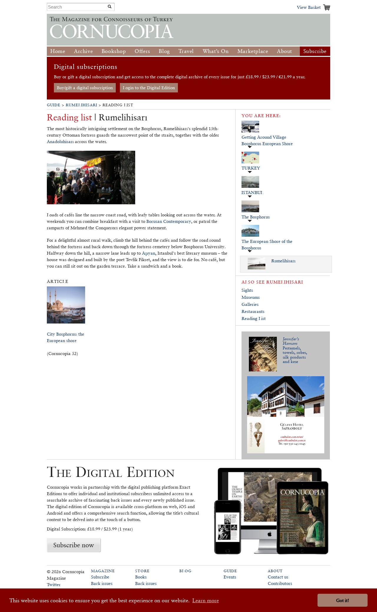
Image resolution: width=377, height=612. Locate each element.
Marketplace (252, 51)
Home (57, 51)
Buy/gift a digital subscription (85, 87)
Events (230, 576)
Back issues (102, 583)
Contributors (280, 583)
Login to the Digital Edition (149, 87)
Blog (164, 51)
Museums (251, 297)
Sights (247, 290)
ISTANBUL (252, 192)
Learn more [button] (205, 600)
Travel (186, 51)
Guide (53, 105)
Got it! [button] (342, 600)
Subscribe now (73, 545)
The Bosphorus (256, 216)
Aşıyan (148, 253)
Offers (142, 51)
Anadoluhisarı (60, 141)
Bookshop (114, 51)
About (284, 51)
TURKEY (251, 167)
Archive (83, 51)
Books (141, 576)
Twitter (54, 584)
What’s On (216, 51)
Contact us (278, 576)
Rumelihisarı (81, 105)
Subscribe (315, 51)
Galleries (250, 304)
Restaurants (253, 311)
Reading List (254, 318)
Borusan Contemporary (168, 221)
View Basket (309, 7)
